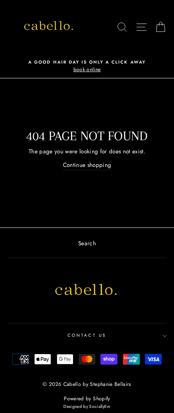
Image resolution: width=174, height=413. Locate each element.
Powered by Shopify (87, 398)
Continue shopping (87, 165)
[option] (87, 66)
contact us (87, 335)
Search (87, 243)
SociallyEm (99, 406)
